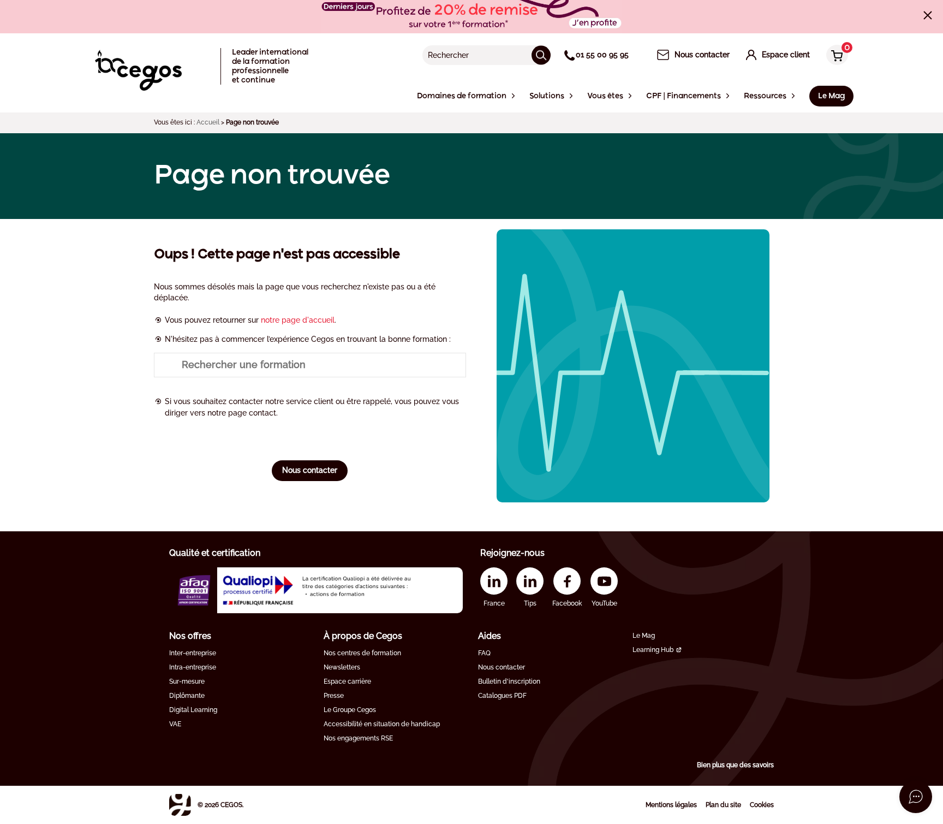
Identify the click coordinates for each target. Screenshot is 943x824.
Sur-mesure (187, 681)
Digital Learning (193, 710)
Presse (334, 695)
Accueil (207, 122)
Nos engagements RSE (358, 738)
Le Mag (643, 635)
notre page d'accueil (298, 320)
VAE (175, 724)
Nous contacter (309, 470)
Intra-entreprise (192, 667)
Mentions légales (671, 805)
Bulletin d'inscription (509, 681)
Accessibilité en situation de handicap (382, 724)
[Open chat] (915, 796)
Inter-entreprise (192, 653)
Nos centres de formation (362, 653)
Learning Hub (652, 650)
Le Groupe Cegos (350, 710)
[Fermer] (927, 15)
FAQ (484, 653)
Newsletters (342, 667)
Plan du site (723, 805)
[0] (834, 56)
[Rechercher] (541, 54)
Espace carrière (347, 681)
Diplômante (187, 695)
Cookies (762, 805)
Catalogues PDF (502, 695)
